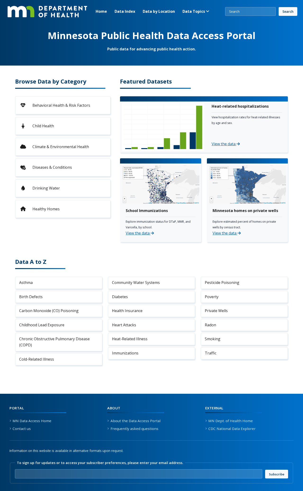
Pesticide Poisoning (222, 282)
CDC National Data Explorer (232, 428)
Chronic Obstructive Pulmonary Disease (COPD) (54, 342)
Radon (210, 324)
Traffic (210, 353)
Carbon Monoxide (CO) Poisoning (49, 310)
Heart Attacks (124, 324)
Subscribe (278, 474)
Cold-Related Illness (36, 359)
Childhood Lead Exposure (41, 324)
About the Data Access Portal (135, 420)
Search (288, 11)
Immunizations (125, 353)
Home (101, 11)
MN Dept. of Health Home (230, 420)
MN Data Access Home (32, 420)
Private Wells (216, 310)
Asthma (26, 282)
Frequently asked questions (134, 428)
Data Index (125, 11)
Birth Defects (31, 296)
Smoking (212, 338)
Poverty (211, 296)
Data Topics (194, 11)
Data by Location (159, 11)
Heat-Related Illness (129, 338)
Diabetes (120, 296)
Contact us (22, 428)
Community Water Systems (136, 282)
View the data (224, 143)
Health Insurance (127, 310)
